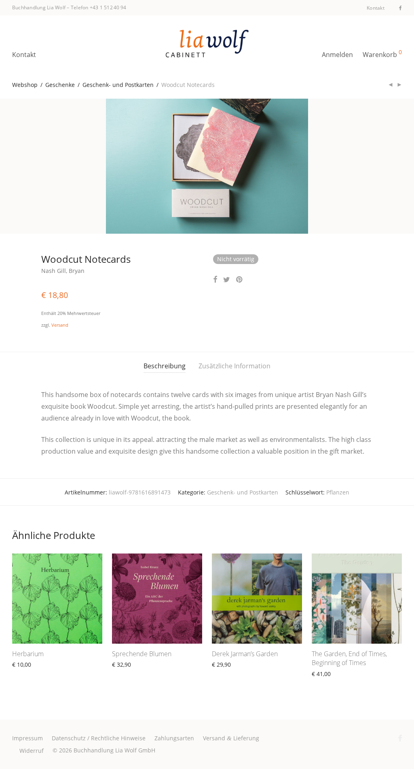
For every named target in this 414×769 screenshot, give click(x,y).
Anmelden (337, 54)
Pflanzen (337, 492)
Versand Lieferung (231, 738)
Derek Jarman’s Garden (245, 653)
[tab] (164, 366)
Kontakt (375, 8)
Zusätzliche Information (234, 365)
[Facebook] (400, 7)
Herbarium (28, 653)
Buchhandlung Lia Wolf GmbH (114, 750)
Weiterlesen (24, 674)
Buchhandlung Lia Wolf (38, 7)
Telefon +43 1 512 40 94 (99, 7)
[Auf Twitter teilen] (226, 279)
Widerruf (31, 750)
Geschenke (60, 85)
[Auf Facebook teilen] (215, 279)
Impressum (27, 738)
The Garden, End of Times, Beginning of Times (349, 658)
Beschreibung (165, 365)
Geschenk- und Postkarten (118, 85)
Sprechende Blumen (141, 653)
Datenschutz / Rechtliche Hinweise (99, 738)
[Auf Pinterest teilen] (239, 279)
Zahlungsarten (174, 738)
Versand (59, 325)
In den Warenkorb (232, 674)
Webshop (25, 85)
